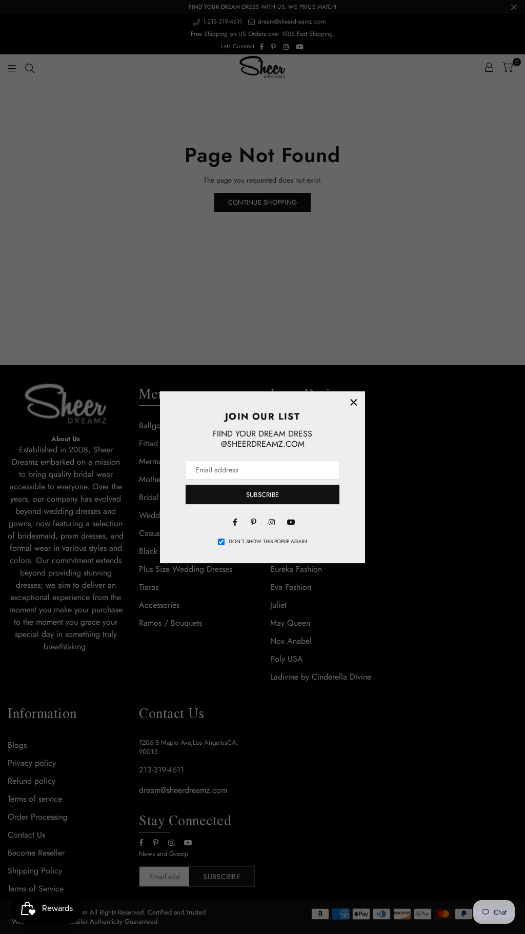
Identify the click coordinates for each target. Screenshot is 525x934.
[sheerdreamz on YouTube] (290, 521)
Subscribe (262, 495)
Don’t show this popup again (268, 541)
